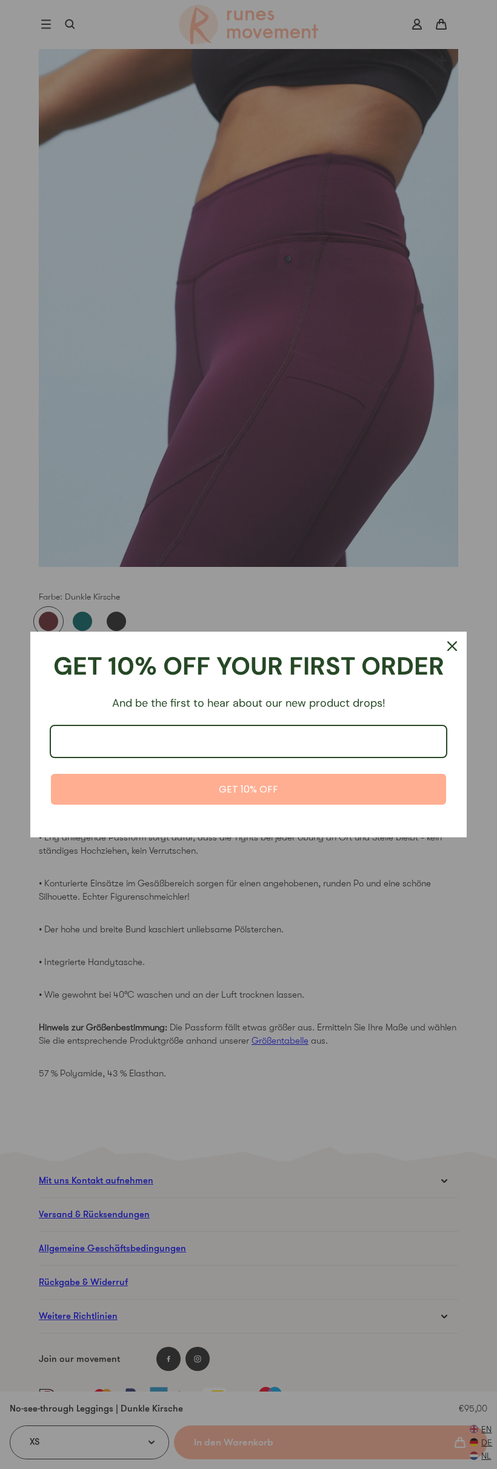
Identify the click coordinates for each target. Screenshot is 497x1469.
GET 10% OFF (248, 789)
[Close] (452, 646)
